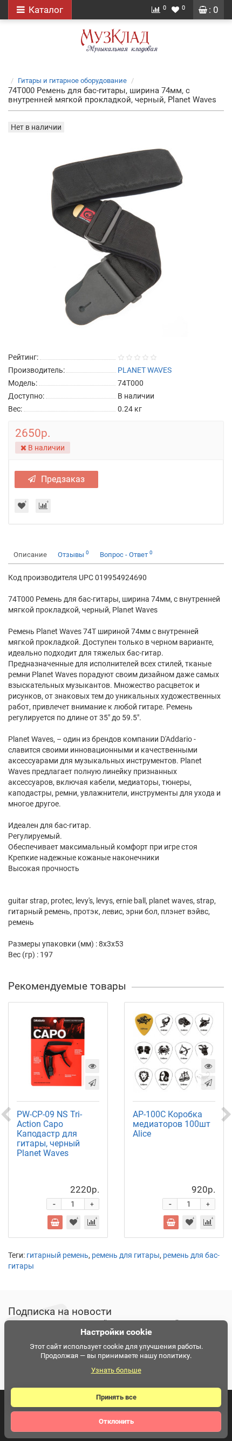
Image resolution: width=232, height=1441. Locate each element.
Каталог (46, 9)
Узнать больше (116, 1370)
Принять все (116, 1397)
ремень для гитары (126, 1255)
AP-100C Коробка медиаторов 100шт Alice (171, 1124)
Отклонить (116, 1421)
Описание (30, 555)
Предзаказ (63, 479)
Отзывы (73, 554)
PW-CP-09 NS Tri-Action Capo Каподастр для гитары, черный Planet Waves (49, 1133)
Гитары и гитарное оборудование (72, 80)
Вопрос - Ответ (126, 554)
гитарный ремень (57, 1255)
